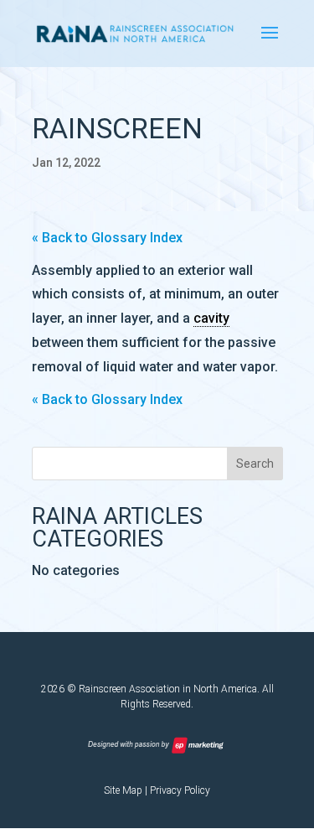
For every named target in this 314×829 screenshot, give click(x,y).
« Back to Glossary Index (107, 238)
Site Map (123, 790)
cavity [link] (211, 318)
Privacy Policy (180, 790)
